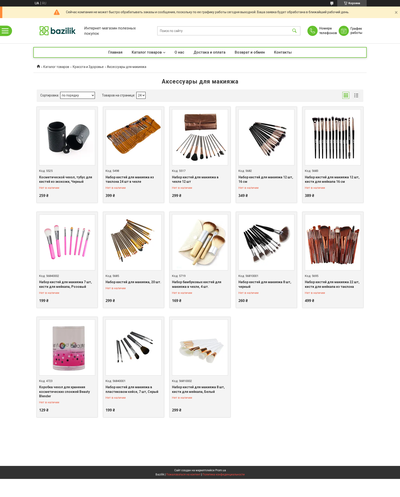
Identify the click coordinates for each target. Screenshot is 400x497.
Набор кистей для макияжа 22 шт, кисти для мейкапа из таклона (332, 284)
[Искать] (294, 30)
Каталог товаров (147, 52)
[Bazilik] (57, 30)
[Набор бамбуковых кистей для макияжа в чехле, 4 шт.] (200, 242)
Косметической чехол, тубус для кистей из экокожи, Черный (65, 179)
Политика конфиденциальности (224, 474)
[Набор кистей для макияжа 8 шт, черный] (266, 242)
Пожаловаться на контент (183, 474)
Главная (115, 52)
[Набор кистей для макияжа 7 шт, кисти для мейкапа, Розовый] (67, 242)
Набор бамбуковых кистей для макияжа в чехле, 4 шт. (196, 284)
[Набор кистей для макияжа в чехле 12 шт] (200, 137)
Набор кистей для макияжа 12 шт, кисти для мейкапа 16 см (332, 179)
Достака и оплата (209, 52)
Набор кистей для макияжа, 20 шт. (133, 282)
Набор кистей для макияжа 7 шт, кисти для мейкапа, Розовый (65, 284)
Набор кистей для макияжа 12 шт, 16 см (265, 179)
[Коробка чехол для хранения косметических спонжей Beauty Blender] (67, 347)
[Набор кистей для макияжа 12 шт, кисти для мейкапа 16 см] (333, 137)
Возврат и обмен (250, 52)
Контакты (283, 52)
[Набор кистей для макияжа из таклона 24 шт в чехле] (134, 137)
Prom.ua (220, 470)
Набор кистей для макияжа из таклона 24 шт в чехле (130, 179)
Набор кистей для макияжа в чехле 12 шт (195, 179)
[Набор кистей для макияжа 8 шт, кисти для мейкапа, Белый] (200, 347)
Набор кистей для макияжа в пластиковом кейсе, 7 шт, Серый (132, 389)
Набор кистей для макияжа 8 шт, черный (264, 284)
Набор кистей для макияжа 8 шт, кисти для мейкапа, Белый (198, 389)
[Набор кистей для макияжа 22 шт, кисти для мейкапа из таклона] (333, 242)
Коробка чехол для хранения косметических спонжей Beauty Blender (64, 391)
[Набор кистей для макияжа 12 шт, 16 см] (266, 137)
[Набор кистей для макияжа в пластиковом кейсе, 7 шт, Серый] (134, 347)
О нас (179, 52)
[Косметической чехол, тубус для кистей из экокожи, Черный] (67, 137)
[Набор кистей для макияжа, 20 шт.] (134, 242)
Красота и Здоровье (88, 67)
